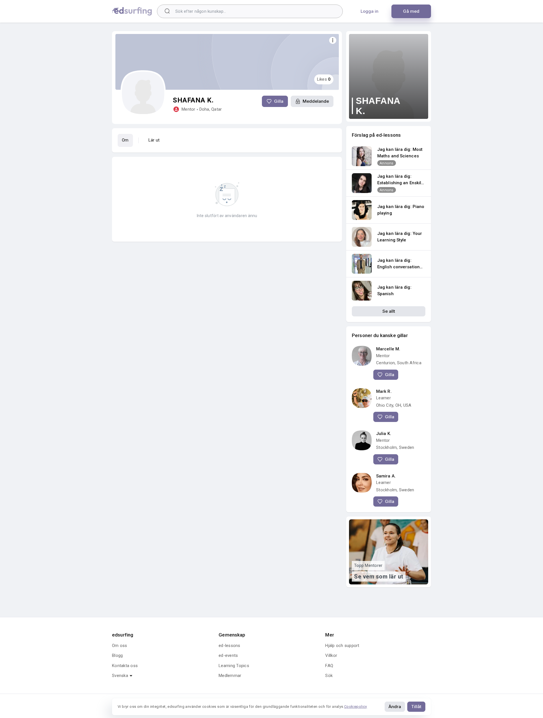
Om (125, 140)
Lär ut (154, 140)
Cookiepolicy (355, 706)
